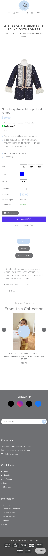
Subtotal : (5, 194)
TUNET (37, 540)
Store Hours (7, 524)
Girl (23, 181)
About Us (6, 475)
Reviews (24, 248)
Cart (4, 483)
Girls (13, 33)
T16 (39, 167)
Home (6, 33)
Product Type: (7, 199)
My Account (7, 479)
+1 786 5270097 (9, 450)
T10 (23, 167)
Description (23, 241)
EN (38, 12)
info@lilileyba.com (11, 454)
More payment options (24, 225)
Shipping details (24, 255)
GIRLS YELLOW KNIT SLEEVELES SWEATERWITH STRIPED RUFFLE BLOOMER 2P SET (24, 356)
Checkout (6, 487)
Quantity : (5, 189)
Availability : (6, 204)
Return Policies (9, 516)
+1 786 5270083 (24, 450)
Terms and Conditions (11, 509)
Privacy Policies (9, 512)
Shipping (6, 505)
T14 (31, 167)
